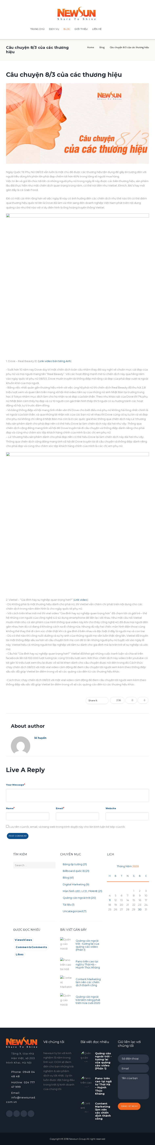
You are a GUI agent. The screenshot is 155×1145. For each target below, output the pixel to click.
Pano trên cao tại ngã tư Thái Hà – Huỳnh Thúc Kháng (88, 964)
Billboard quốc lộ (74, 870)
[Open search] (120, 29)
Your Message (15, 784)
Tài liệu (67, 904)
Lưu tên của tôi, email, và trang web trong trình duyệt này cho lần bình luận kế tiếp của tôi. (67, 826)
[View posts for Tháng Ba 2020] (110, 866)
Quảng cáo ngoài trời (76, 897)
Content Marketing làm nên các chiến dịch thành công (88, 982)
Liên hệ (97, 29)
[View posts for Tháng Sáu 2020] (146, 866)
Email (59, 808)
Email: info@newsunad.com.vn (21, 1097)
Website (111, 808)
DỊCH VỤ (54, 29)
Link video (80, 599)
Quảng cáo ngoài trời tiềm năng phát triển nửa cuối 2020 (88, 999)
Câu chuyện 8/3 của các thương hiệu (64, 74)
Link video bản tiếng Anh (55, 361)
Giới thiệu (81, 29)
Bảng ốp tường (72, 864)
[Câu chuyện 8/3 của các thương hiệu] (77, 123)
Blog (102, 47)
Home (90, 47)
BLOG (67, 29)
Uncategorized (73, 911)
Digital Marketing (74, 884)
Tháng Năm (128, 866)
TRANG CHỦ (37, 29)
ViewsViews (23, 939)
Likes (20, 954)
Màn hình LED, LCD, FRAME (80, 891)
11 (110, 900)
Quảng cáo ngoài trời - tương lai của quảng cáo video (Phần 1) (87, 945)
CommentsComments (31, 947)
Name (10, 808)
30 (139, 909)
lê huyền (40, 737)
